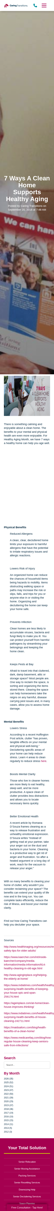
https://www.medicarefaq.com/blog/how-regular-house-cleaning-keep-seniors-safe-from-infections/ (28, 1041)
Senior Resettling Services (27, 1182)
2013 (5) (8, 1128)
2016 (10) (8, 1116)
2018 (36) (8, 1109)
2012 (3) (8, 1131)
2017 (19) (8, 1112)
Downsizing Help (27, 1189)
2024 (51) (8, 1086)
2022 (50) (8, 1094)
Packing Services (27, 1175)
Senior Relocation (27, 1161)
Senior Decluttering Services (27, 1196)
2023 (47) (8, 1090)
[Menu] (44, 5)
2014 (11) (8, 1124)
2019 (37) (8, 1105)
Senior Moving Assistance (27, 1168)
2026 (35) (8, 1078)
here (43, 761)
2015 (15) (8, 1120)
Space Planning (27, 1203)
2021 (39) (8, 1097)
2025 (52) (8, 1082)
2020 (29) (8, 1101)
